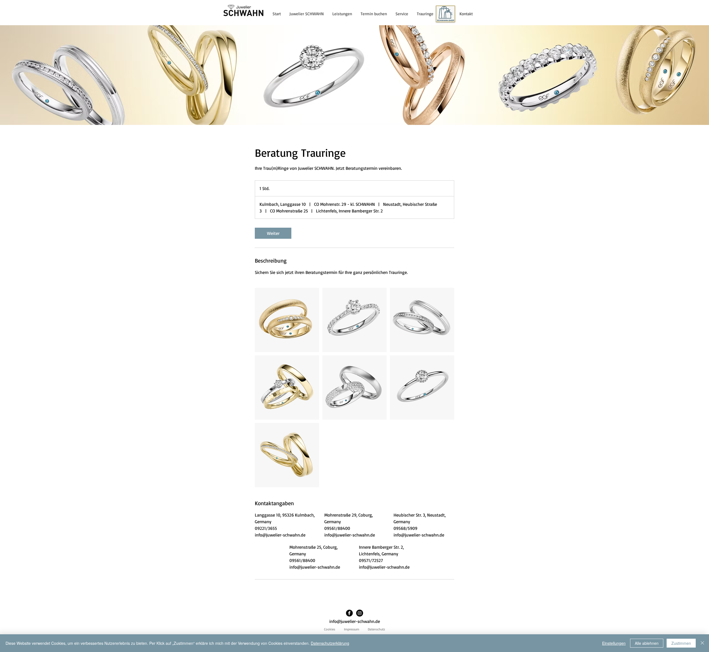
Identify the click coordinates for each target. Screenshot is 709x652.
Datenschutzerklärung (330, 643)
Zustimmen (681, 643)
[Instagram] (359, 613)
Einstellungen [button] (614, 643)
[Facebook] (349, 613)
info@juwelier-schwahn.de (354, 621)
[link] (273, 233)
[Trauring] (287, 320)
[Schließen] (702, 643)
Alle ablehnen (647, 643)
